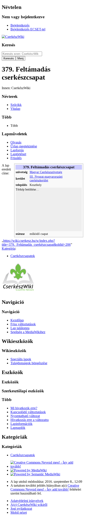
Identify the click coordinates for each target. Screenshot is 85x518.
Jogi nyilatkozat (21, 508)
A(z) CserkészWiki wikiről (28, 504)
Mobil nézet (18, 512)
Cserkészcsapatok (22, 256)
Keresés (8, 45)
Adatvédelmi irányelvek (26, 501)
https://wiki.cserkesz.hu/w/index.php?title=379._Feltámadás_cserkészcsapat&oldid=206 (36, 242)
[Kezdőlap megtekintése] (18, 293)
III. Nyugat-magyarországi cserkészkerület (46, 178)
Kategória (8, 248)
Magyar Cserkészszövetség (46, 172)
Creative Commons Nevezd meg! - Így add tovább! (44, 487)
